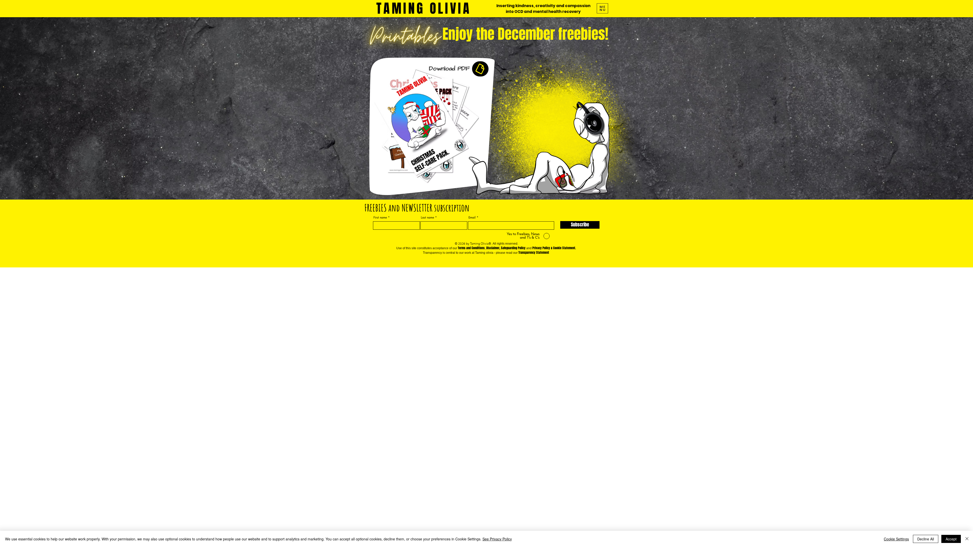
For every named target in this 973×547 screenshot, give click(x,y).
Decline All (925, 538)
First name (380, 217)
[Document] (480, 68)
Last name (427, 217)
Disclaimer (492, 248)
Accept (951, 538)
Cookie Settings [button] (896, 538)
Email (472, 217)
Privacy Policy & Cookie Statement (553, 248)
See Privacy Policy (497, 538)
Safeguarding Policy (513, 248)
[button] (602, 8)
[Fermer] (967, 539)
